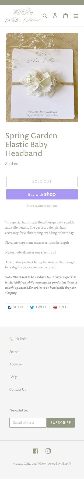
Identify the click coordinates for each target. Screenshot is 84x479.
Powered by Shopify (58, 464)
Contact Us (17, 389)
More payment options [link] (42, 205)
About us (16, 364)
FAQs (13, 376)
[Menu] (76, 15)
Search (14, 351)
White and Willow (35, 464)
